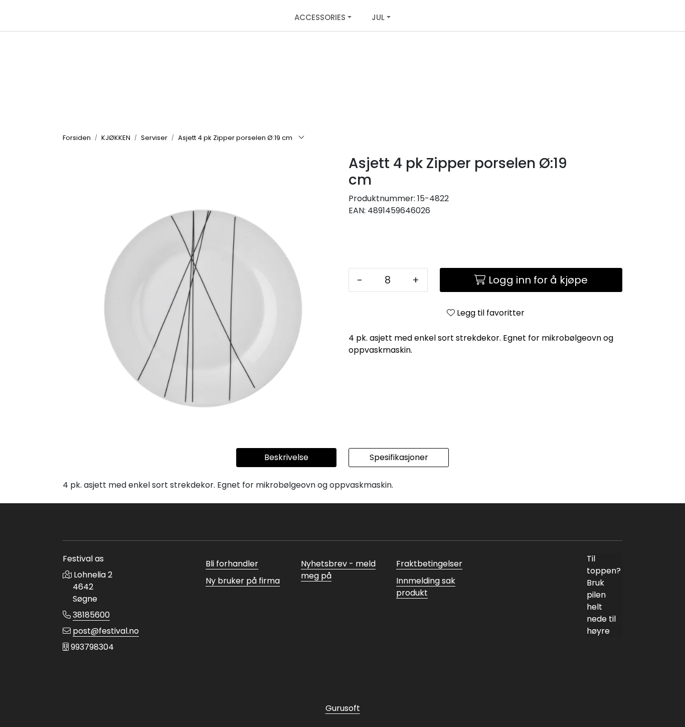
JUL (378, 17)
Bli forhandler (232, 563)
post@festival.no (106, 631)
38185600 (91, 615)
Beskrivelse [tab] (286, 457)
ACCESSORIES (320, 17)
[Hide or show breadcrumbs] (301, 137)
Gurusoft (342, 708)
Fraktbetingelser (429, 563)
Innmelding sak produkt (425, 587)
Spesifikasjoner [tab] (399, 457)
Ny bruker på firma (243, 581)
